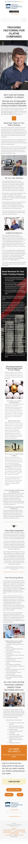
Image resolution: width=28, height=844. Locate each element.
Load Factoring (8, 835)
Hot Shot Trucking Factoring (17, 833)
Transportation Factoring (19, 831)
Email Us (9, 795)
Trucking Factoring (20, 829)
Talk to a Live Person (14, 790)
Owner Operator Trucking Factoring (11, 832)
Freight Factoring (7, 831)
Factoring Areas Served (8, 829)
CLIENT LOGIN (15, 11)
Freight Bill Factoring (19, 835)
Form (20, 795)
